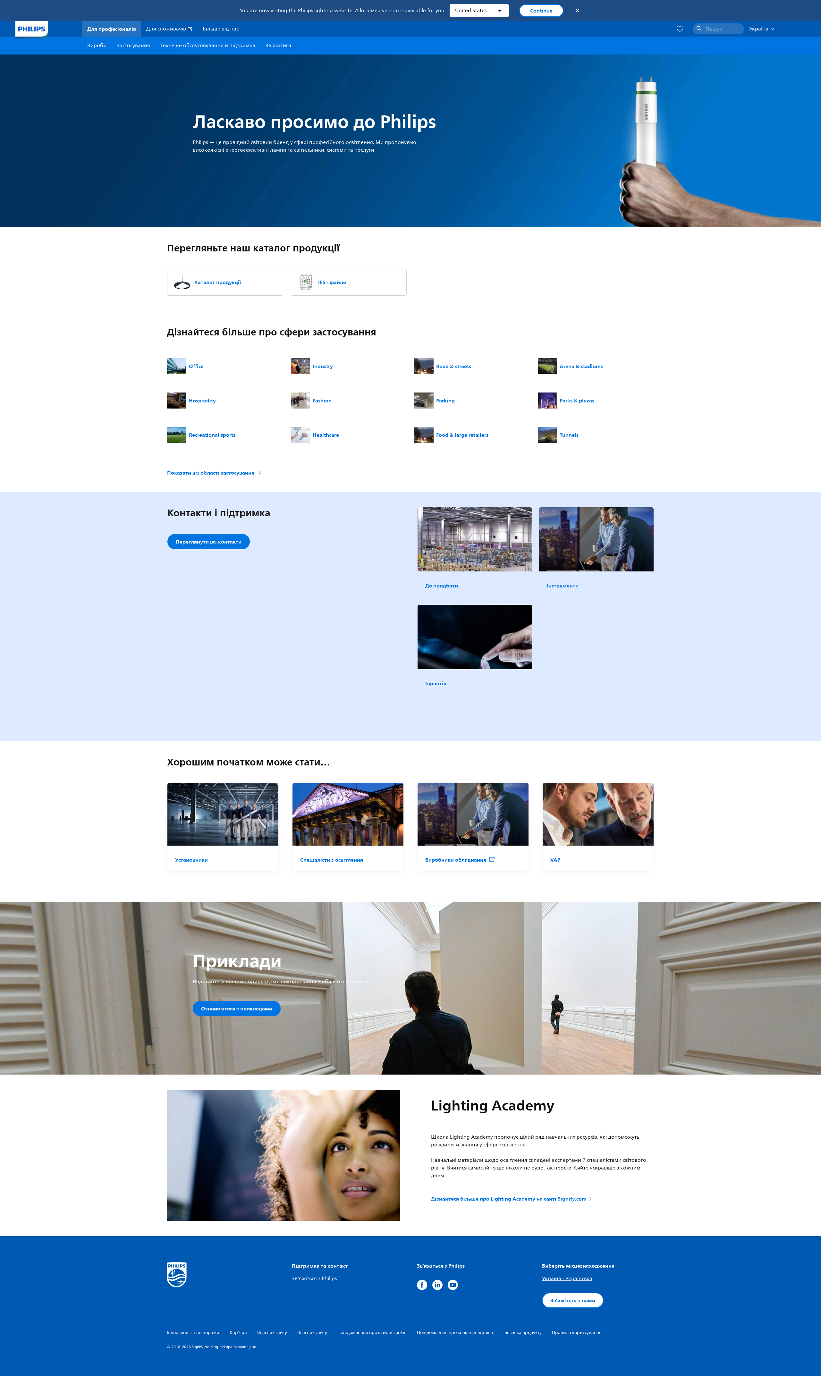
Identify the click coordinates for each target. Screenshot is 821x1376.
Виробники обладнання (455, 860)
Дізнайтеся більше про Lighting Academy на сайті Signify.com (509, 1199)
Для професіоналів (111, 29)
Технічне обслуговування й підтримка (207, 45)
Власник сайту (272, 1332)
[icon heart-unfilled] (680, 29)
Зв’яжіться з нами (572, 1300)
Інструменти (563, 585)
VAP (555, 860)
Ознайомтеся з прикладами (236, 1008)
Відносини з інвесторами (193, 1332)
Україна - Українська (567, 1278)
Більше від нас (221, 29)
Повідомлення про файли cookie (372, 1332)
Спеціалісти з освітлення (331, 860)
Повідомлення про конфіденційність (455, 1332)
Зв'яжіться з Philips (314, 1278)
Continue (541, 10)
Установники (191, 860)
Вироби (96, 45)
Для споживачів (166, 29)
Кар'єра (238, 1332)
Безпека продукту (523, 1332)
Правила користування (577, 1332)
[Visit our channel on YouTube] (453, 1285)
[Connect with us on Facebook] (422, 1285)
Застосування (133, 45)
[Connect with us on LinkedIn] (437, 1285)
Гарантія (435, 683)
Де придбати (441, 585)
